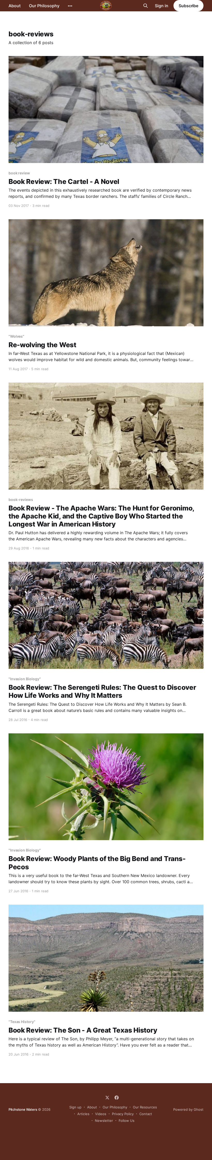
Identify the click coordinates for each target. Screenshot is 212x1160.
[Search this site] (145, 6)
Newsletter (104, 1120)
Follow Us (126, 1120)
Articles (83, 1114)
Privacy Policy (123, 1114)
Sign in (161, 5)
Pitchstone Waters (23, 1109)
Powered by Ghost (188, 1109)
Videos (100, 1114)
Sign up (75, 1107)
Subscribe (188, 5)
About (15, 5)
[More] (70, 6)
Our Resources (145, 1107)
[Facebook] (117, 1098)
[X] (107, 1098)
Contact (145, 1114)
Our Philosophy (44, 5)
